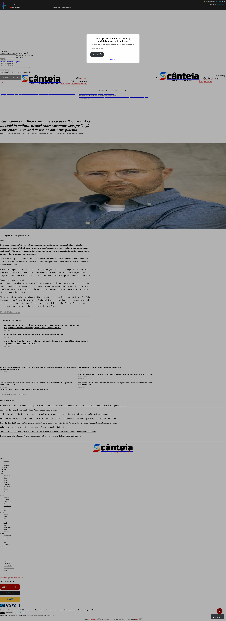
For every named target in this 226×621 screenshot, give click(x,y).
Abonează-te (96, 55)
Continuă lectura (113, 59)
